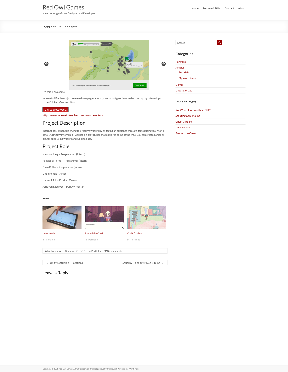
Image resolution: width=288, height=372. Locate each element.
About (242, 8)
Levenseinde (48, 233)
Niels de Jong (54, 250)
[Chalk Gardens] (146, 217)
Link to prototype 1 (55, 109)
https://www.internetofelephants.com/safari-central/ (72, 115)
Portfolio (96, 250)
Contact (229, 8)
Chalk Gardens (134, 233)
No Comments (114, 250)
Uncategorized (184, 90)
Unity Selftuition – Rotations (65, 262)
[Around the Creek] (104, 217)
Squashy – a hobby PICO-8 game (142, 262)
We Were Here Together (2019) (193, 109)
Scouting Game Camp (188, 115)
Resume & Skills (211, 8)
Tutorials (184, 72)
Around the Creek (94, 233)
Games (180, 84)
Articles (180, 67)
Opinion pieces (187, 77)
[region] (105, 65)
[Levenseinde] (62, 217)
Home (195, 8)
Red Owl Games (63, 7)
